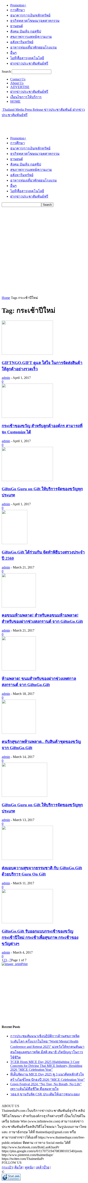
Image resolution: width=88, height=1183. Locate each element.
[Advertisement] (36, 123)
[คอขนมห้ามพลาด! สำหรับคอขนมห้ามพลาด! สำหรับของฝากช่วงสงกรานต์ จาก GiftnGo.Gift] (19, 606)
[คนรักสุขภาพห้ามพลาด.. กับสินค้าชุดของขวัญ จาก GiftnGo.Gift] (19, 732)
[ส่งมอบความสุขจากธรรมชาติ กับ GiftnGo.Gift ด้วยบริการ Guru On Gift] (27, 859)
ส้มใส (18, 1167)
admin (6, 378)
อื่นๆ (13, 53)
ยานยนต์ (16, 26)
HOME (15, 101)
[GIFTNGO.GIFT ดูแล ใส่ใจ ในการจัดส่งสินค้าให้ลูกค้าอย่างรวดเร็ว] (27, 353)
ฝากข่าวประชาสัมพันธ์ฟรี (29, 63)
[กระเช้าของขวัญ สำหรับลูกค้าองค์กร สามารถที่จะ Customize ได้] (27, 416)
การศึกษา (17, 10)
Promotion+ (18, 5)
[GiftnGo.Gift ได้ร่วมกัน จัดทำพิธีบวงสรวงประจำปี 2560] (14, 543)
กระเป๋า (7, 1167)
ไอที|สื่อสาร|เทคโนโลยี (27, 58)
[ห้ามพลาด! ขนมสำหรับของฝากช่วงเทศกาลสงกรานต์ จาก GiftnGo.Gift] (19, 669)
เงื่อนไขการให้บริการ (26, 97)
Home (6, 298)
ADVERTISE (19, 87)
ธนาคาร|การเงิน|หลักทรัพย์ (30, 15)
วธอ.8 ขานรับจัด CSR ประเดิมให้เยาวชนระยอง (45, 1094)
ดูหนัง (29, 1167)
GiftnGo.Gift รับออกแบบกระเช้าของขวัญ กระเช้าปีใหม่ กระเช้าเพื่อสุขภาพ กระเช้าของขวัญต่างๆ (40, 937)
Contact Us (17, 79)
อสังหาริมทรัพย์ (21, 42)
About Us (16, 83)
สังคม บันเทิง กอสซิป (25, 31)
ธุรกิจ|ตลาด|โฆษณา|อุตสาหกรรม (35, 20)
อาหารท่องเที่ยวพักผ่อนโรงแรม (33, 47)
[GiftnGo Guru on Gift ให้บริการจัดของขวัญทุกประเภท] (27, 480)
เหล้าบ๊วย (42, 1167)
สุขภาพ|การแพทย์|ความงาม (31, 36)
